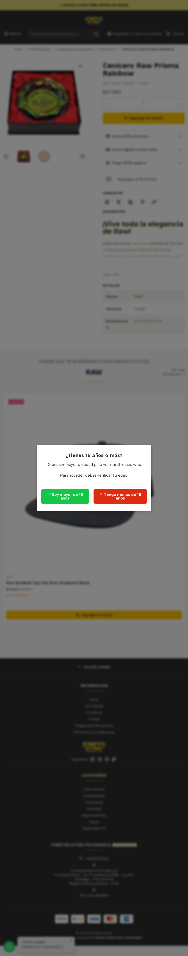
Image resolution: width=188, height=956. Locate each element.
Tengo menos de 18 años (122, 496)
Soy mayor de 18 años (67, 496)
